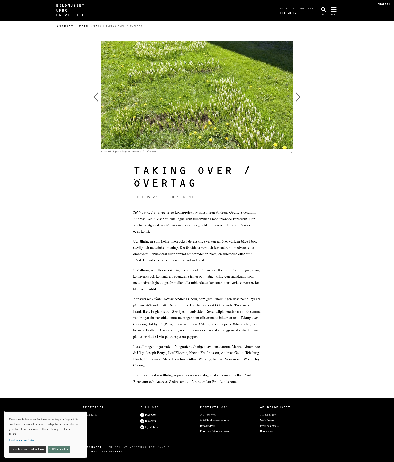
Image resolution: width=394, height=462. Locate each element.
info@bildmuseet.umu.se (214, 420)
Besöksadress (207, 426)
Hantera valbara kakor (22, 440)
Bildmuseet (65, 26)
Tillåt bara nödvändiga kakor (28, 449)
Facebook (150, 414)
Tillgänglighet (268, 414)
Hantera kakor (268, 431)
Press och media (269, 426)
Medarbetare (267, 420)
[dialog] (45, 435)
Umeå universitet (106, 451)
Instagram (151, 421)
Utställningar (89, 26)
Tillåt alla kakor (58, 449)
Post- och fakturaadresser (214, 431)
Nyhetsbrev (151, 427)
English (383, 4)
